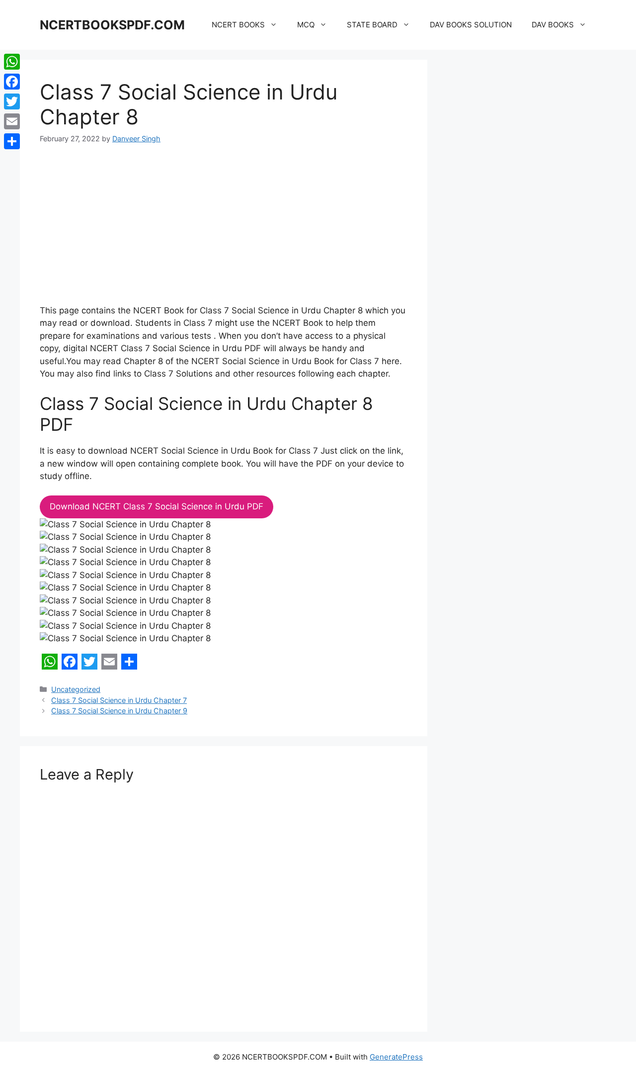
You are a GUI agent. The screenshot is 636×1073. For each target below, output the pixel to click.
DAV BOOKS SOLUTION (471, 24)
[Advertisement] (223, 230)
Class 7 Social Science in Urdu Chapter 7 (119, 700)
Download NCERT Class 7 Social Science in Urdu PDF (156, 506)
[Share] (12, 141)
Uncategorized (75, 689)
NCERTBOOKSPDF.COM (112, 24)
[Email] (12, 121)
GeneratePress (396, 1057)
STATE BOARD (372, 24)
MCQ (306, 24)
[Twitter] (12, 101)
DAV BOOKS (553, 24)
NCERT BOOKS (238, 24)
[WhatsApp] (12, 62)
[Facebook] (12, 82)
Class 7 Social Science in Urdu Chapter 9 (119, 710)
